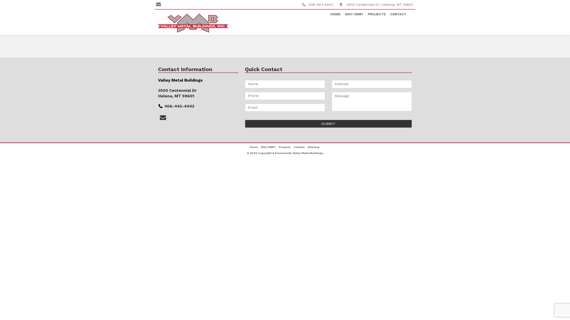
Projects (377, 14)
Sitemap (314, 147)
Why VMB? (354, 14)
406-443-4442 (320, 4)
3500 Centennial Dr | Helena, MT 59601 (379, 4)
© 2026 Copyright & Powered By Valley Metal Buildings (285, 153)
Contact (398, 14)
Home (335, 14)
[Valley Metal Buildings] (198, 23)
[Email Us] (158, 4)
